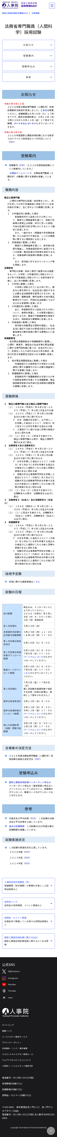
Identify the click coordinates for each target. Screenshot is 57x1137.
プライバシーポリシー (11, 1042)
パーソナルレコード (33, 656)
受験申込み (28, 66)
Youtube (12, 984)
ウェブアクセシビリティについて (16, 1060)
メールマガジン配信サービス (14, 1036)
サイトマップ (8, 1025)
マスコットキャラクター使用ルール (17, 1054)
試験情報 (36, 13)
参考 (28, 77)
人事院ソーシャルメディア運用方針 (17, 1066)
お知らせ (28, 44)
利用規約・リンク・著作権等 (14, 1048)
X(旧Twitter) (14, 971)
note (10, 997)
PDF (12, 141)
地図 (16, 1111)
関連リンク (7, 1031)
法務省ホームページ (19, 173)
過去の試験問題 (16, 826)
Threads (12, 990)
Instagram (13, 978)
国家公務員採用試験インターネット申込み (30, 782)
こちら (44, 110)
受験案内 (28, 55)
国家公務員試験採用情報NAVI (15, 13)
